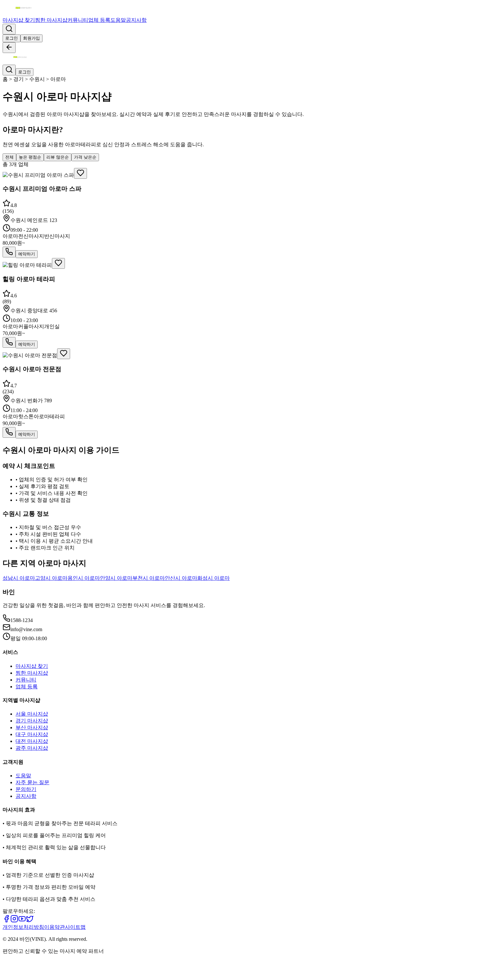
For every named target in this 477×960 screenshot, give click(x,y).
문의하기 (26, 789)
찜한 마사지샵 (51, 20)
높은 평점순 (30, 157)
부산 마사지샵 (32, 727)
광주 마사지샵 (32, 748)
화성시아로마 (213, 578)
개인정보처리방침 (23, 927)
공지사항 (136, 20)
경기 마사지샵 (32, 720)
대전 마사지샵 (32, 741)
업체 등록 (99, 20)
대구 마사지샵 (32, 734)
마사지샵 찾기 (19, 20)
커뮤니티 (77, 20)
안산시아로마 (181, 578)
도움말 (118, 20)
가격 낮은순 (85, 157)
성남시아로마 (19, 578)
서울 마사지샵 (32, 714)
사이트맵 (75, 927)
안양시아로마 (116, 578)
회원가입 (31, 38)
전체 (9, 157)
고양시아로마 (51, 578)
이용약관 (54, 927)
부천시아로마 (148, 578)
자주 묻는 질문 (32, 782)
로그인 (11, 38)
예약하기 (26, 254)
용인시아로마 (83, 578)
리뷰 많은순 (57, 157)
